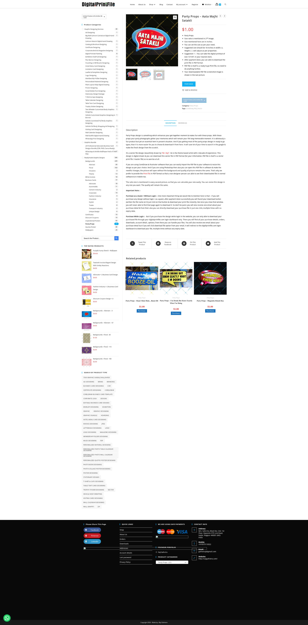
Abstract (92, 164)
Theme (91, 174)
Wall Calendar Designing (94, 132)
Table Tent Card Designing (94, 103)
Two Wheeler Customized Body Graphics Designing (99, 110)
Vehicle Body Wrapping (92, 494)
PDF (195, 108)
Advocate (92, 183)
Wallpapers (89, 230)
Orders (122, 539)
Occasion (92, 171)
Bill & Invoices (90, 177)
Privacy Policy (125, 562)
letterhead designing (92, 428)
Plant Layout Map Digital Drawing (97, 85)
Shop (122, 530)
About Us (123, 534)
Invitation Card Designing (94, 69)
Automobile (93, 186)
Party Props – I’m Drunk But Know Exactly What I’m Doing (176, 302)
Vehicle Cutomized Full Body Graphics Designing (98, 122)
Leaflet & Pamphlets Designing (96, 72)
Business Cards (90, 180)
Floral (91, 168)
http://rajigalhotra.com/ (208, 559)
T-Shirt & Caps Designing (94, 97)
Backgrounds (90, 161)
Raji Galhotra (162, 552)
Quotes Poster (90, 227)
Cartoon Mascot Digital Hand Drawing (98, 41)
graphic (86, 411)
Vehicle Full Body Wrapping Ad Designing (99, 126)
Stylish (91, 202)
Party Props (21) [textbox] (171, 562)
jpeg (103, 424)
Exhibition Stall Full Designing (95, 57)
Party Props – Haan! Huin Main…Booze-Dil (142, 301)
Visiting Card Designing (93, 129)
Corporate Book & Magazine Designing (99, 50)
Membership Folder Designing (96, 78)
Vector (199, 108)
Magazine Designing (108, 432)
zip (99, 507)
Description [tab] (170, 123)
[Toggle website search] (225, 4)
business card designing (93, 386)
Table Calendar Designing (94, 100)
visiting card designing (93, 498)
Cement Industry (95, 190)
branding (111, 382)
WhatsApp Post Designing (94, 139)
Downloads (124, 544)
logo (107, 428)
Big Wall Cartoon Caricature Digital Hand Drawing (99, 37)
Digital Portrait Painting (93, 54)
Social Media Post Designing (95, 91)
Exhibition (106, 407)
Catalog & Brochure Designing (96, 44)
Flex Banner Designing (93, 60)
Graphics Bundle (90, 142)
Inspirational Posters (92, 221)
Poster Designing (91, 88)
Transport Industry (96, 208)
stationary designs (91, 477)
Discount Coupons (92, 218)
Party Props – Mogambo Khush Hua (210, 301)
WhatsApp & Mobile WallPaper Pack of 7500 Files (100, 152)
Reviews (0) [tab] (182, 123)
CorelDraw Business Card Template (98, 394)
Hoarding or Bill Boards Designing (97, 63)
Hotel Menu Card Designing (95, 66)
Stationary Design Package (94, 94)
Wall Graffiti (88, 507)
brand (100, 382)
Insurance (92, 199)
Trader (91, 205)
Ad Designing (90, 32)
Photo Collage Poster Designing (96, 469)
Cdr (108, 386)
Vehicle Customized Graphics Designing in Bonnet (100, 116)
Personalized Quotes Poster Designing (99, 460)
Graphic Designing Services (93, 29)
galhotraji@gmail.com (207, 551)
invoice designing (90, 424)
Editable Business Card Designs (96, 403)
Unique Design (94, 211)
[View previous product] (220, 16)
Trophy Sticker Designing (94, 106)
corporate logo (90, 399)
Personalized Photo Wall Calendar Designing (97, 455)
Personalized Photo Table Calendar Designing (98, 450)
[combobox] (172, 562)
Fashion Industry (95, 196)
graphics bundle (90, 415)
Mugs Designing (90, 441)
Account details (126, 553)
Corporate (92, 193)
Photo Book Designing (92, 465)
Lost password (125, 557)
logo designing (89, 432)
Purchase (189, 84)
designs (103, 399)
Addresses (124, 548)
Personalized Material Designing (96, 81)
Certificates (89, 215)
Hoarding (105, 415)
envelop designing (91, 407)
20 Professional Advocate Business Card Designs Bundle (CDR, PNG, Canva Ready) (100, 147)
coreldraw (189, 108)
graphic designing (101, 411)
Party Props (194, 106)
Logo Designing (90, 75)
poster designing (90, 473)
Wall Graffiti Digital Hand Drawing (97, 136)
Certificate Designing (92, 47)
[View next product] (224, 16)
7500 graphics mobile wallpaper (96, 378)
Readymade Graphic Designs (94, 158)
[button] (175, 17)
